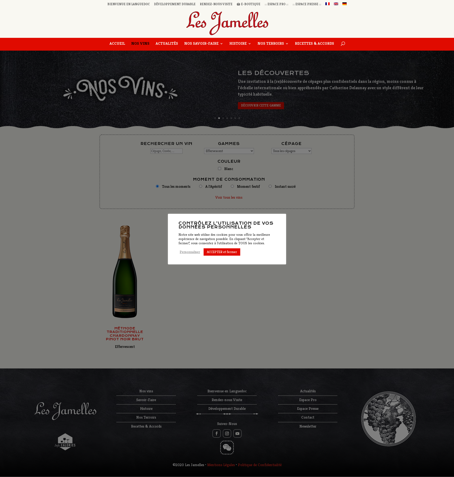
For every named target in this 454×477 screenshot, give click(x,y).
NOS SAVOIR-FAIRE (201, 44)
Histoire (238, 44)
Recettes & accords (314, 44)
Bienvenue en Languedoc (128, 4)
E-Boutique (250, 4)
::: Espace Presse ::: (306, 4)
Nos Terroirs (271, 44)
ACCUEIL (117, 44)
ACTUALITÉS (167, 44)
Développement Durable (175, 4)
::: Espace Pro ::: (276, 4)
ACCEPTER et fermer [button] (222, 252)
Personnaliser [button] (190, 252)
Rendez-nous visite (216, 4)
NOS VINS (140, 44)
